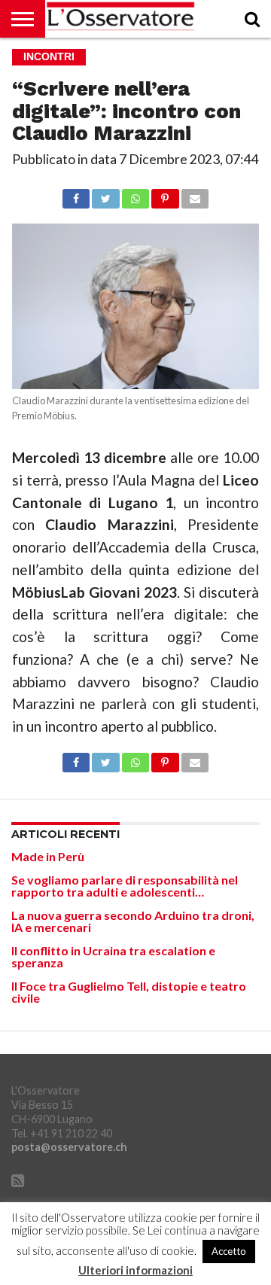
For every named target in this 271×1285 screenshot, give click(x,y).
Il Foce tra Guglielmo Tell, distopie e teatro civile (128, 992)
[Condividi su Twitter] (105, 194)
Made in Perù (47, 856)
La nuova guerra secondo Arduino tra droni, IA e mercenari (132, 921)
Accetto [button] (229, 1251)
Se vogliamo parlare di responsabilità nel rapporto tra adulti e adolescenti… (124, 885)
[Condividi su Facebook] (76, 194)
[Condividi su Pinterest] (164, 194)
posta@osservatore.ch (69, 1146)
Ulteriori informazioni (135, 1270)
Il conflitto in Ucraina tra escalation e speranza (113, 956)
